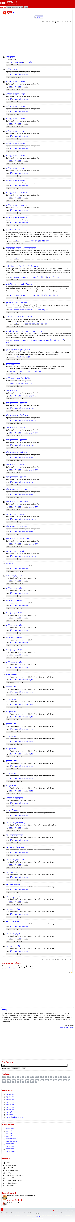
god (11, 241)
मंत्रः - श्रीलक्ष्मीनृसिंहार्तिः (13, 934)
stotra (22, 241)
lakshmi (22, 259)
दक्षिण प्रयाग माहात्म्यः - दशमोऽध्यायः (17, 526)
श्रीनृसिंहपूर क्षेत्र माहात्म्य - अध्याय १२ (16, 217)
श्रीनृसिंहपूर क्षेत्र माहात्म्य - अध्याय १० (16, 193)
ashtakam (13, 357)
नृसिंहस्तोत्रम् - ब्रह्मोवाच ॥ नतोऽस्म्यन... (17, 302)
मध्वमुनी (11, 62)
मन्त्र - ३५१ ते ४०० (10, 1097)
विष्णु (43, 241)
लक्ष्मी (50, 259)
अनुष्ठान (31, 680)
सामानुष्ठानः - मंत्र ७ (11, 761)
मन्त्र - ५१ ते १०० (10, 1112)
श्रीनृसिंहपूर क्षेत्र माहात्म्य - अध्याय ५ (16, 131)
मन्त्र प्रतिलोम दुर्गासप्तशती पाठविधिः (14, 1117)
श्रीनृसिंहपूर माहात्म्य (11, 69)
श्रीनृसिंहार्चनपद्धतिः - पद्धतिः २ (14, 600)
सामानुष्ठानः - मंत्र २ (11, 699)
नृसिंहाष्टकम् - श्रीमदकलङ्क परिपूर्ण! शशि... (19, 349)
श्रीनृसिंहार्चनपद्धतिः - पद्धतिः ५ (14, 637)
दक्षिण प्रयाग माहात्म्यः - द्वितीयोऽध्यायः (17, 415)
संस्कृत (28, 357)
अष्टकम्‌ (19, 357)
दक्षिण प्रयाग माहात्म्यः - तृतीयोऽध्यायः (17, 440)
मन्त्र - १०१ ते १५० (10, 1109)
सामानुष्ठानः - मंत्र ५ (11, 736)
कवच (22, 383)
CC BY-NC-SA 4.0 (68, 1215)
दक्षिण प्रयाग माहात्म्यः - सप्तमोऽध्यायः (17, 489)
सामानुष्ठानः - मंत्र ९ (11, 785)
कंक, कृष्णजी (9, 1136)
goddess (16, 241)
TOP (69, 972)
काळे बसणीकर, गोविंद (11, 1139)
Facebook (12, 968)
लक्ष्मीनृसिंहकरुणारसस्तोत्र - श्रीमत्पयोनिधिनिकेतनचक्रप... (22, 266)
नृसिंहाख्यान (40, 17)
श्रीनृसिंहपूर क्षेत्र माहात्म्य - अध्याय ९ (16, 180)
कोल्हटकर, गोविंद (10, 1149)
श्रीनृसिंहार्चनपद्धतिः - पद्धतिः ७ (14, 662)
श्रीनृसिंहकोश (10, 563)
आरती (26, 62)
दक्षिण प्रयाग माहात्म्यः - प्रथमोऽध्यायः (16, 403)
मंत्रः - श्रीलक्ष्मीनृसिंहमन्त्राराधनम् (15, 823)
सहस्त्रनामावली (9, 342)
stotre (18, 383)
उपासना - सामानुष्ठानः (12, 674)
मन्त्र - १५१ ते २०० (10, 1107)
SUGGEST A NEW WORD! (67, 1027)
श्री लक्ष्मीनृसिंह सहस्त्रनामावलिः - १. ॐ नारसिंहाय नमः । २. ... (24, 331)
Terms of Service (19, 1212)
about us (71, 1210)
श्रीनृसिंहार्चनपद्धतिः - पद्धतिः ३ (14, 613)
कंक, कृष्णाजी (9, 1131)
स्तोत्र (47, 241)
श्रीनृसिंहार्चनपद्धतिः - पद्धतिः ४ (14, 625)
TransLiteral (16, 1215)
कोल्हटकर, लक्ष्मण (10, 1146)
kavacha (12, 383)
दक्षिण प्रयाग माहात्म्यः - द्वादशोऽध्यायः (17, 551)
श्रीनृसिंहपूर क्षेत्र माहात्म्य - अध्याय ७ (16, 156)
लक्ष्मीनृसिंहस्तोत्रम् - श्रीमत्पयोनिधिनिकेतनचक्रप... (20, 284)
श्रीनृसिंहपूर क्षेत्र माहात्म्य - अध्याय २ (16, 94)
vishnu (27, 241)
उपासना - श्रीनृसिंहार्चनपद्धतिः (14, 576)
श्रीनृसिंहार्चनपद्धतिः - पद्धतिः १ (14, 588)
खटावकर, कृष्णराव (10, 1128)
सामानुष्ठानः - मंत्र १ (11, 687)
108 (11, 371)
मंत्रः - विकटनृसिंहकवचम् (13, 897)
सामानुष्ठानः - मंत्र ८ (11, 773)
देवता (32, 241)
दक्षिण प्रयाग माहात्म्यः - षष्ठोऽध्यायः (16, 477)
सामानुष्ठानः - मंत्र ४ (11, 724)
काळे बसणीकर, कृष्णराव (11, 1141)
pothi (15, 74)
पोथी (20, 74)
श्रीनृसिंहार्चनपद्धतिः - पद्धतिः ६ (14, 650)
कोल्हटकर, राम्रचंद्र (10, 1151)
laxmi (28, 340)
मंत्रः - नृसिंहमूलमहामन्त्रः (13, 872)
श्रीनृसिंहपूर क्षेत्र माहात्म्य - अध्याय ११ (16, 205)
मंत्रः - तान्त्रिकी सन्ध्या (12, 921)
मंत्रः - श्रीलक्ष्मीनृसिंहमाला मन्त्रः (15, 847)
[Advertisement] (36, 37)
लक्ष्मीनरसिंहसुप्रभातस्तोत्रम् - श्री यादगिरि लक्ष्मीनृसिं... (22, 248)
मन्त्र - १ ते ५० (9, 1114)
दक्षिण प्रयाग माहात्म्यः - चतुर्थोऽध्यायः (16, 452)
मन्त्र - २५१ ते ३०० (10, 1102)
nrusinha (25, 74)
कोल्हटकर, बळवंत (10, 1144)
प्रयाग (36, 396)
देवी (36, 241)
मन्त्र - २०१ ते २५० (10, 1104)
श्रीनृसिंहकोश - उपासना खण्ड (14, 798)
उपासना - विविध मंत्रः (12, 810)
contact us (57, 1210)
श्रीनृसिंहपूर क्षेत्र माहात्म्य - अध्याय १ (16, 81)
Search (15, 13)
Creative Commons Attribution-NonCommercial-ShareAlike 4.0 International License (45, 1215)
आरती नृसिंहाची (10, 57)
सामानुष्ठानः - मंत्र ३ (11, 711)
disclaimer (64, 1210)
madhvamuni (19, 62)
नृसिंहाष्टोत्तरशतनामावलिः (13, 364)
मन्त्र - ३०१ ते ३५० (10, 1099)
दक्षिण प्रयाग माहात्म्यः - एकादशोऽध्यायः (17, 539)
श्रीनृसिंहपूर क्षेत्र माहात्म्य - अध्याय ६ (16, 143)
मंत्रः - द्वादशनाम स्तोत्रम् (13, 909)
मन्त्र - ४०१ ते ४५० (10, 1094)
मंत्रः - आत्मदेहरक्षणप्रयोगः (13, 884)
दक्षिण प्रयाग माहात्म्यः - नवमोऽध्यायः (16, 514)
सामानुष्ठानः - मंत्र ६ (11, 748)
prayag (31, 396)
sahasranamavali (43, 340)
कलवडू (4, 1009)
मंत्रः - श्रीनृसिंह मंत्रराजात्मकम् (14, 835)
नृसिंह (30, 62)
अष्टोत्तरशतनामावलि (21, 371)
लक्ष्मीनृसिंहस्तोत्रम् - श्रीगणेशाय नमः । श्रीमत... (19, 317)
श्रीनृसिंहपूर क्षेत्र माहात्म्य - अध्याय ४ (16, 119)
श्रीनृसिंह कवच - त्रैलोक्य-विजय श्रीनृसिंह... (18, 378)
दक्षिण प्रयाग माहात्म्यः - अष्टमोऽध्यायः (17, 502)
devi (14, 371)
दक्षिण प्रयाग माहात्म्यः (12, 390)
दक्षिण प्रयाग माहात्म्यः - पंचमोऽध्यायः (16, 464)
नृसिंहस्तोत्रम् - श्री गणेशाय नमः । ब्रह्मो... (18, 230)
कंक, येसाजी (9, 1134)
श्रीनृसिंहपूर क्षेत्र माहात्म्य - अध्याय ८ (16, 168)
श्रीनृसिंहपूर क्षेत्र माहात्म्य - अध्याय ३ (16, 106)
